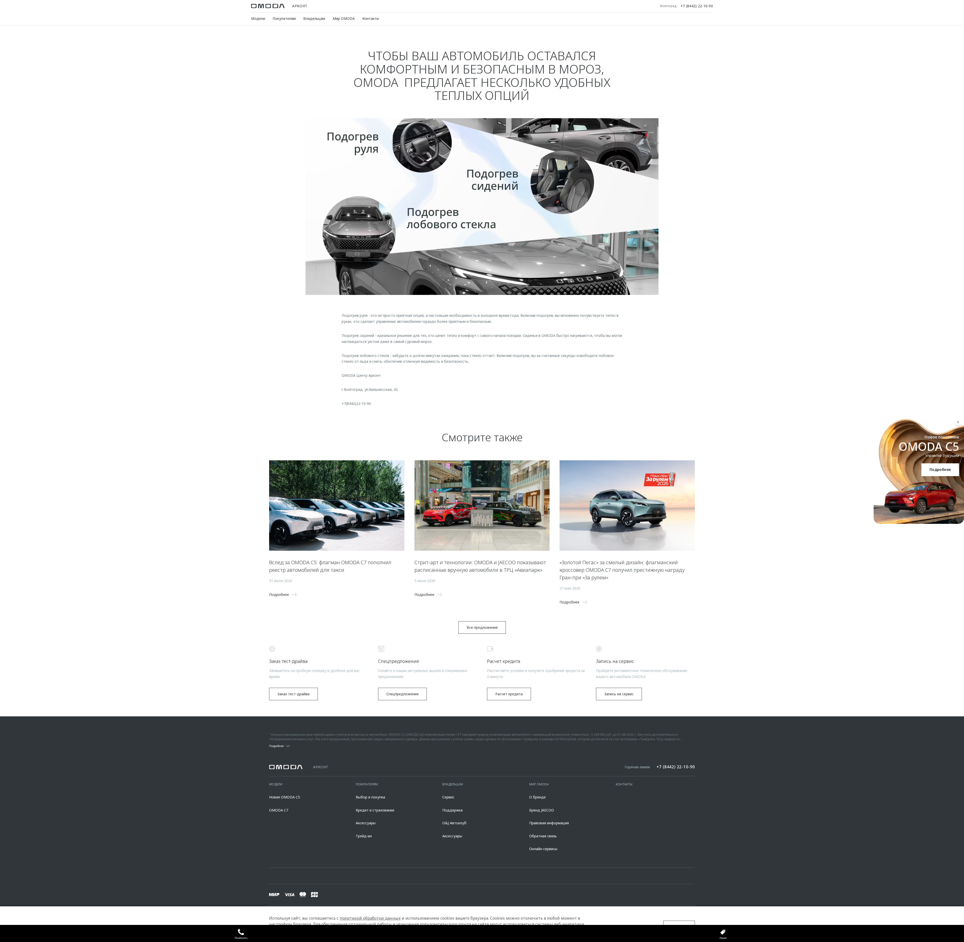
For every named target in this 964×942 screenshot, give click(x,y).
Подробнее (940, 469)
